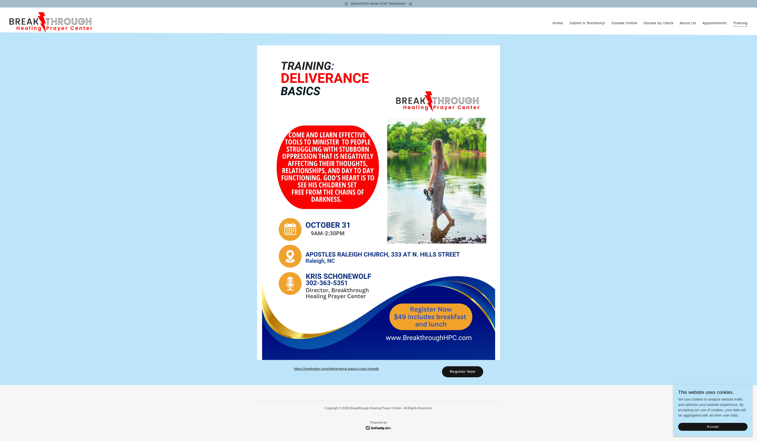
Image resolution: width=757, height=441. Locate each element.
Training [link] (740, 23)
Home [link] (558, 23)
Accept (713, 426)
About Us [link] (688, 23)
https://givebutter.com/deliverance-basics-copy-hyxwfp (336, 369)
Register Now (462, 372)
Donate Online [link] (624, 23)
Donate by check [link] (658, 23)
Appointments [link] (714, 23)
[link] (50, 22)
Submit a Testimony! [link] (587, 23)
